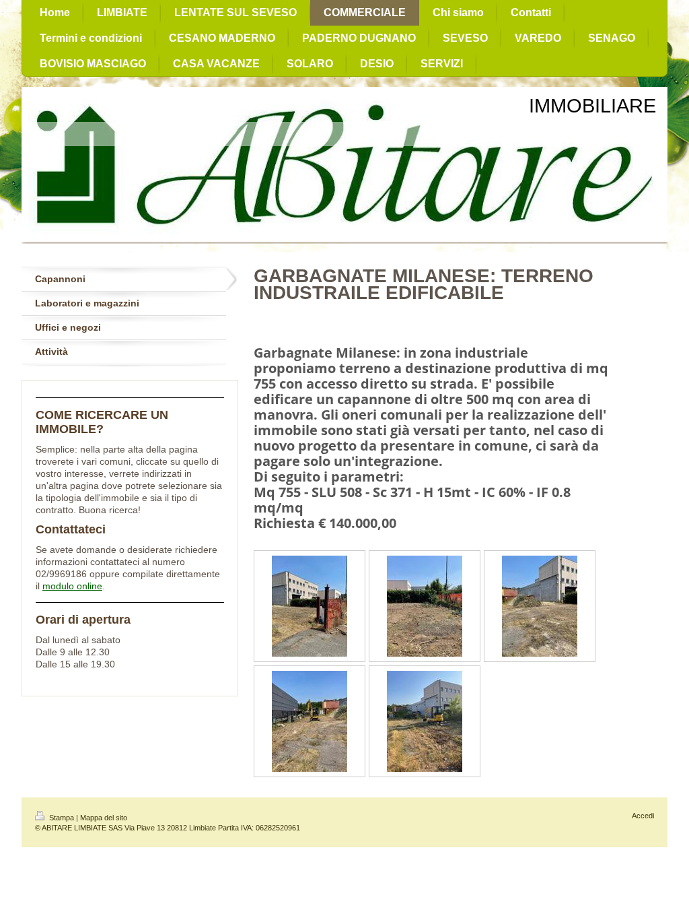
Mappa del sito (103, 818)
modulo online (72, 586)
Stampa (61, 818)
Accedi (643, 816)
